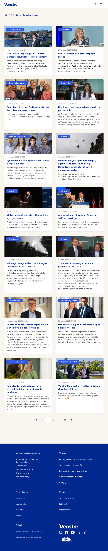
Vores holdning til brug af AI (71, 465)
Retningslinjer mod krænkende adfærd (75, 459)
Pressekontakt (65, 510)
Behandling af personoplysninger (73, 471)
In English (63, 504)
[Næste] (71, 420)
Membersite (21, 504)
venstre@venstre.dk (24, 469)
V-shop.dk (20, 510)
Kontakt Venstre (22, 473)
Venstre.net (21, 498)
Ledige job (63, 482)
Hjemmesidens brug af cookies (72, 477)
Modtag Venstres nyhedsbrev (28, 537)
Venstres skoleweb (67, 498)
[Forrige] (36, 420)
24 (65, 420)
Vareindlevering (22, 477)
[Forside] (5, 15)
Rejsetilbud (20, 515)
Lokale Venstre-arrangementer (29, 531)
